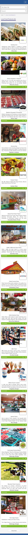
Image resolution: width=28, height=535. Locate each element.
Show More (14, 530)
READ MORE (4, 53)
